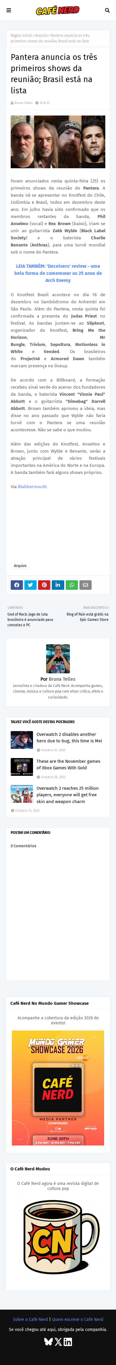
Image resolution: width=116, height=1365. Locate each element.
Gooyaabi (95, 1354)
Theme (52, 1354)
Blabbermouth (32, 486)
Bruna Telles (23, 103)
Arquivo (41, 35)
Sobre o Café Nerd (30, 1319)
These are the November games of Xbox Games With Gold (68, 765)
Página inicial (21, 35)
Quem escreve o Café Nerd (77, 1319)
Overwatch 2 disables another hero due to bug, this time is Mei (69, 738)
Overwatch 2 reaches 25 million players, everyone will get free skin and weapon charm (68, 795)
